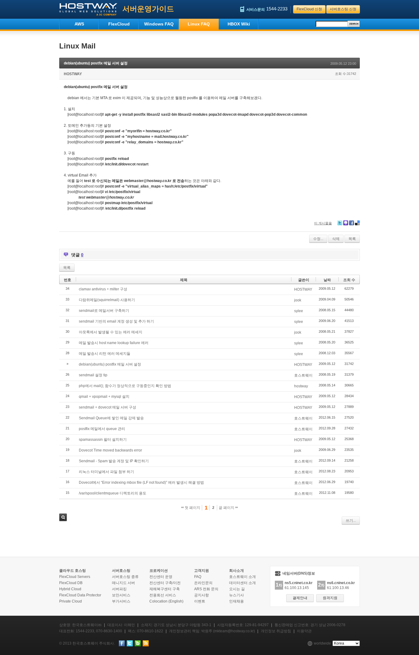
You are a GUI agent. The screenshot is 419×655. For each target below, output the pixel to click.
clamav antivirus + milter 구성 (103, 289)
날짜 (327, 280)
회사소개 (236, 570)
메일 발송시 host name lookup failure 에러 (113, 343)
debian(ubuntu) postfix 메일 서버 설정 (96, 63)
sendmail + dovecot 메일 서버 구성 (107, 407)
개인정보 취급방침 (276, 631)
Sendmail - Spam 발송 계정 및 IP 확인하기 (114, 461)
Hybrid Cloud (70, 589)
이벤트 (199, 601)
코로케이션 (158, 570)
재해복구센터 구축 (164, 589)
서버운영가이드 (148, 9)
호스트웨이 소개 (242, 577)
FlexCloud (119, 23)
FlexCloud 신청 (309, 9)
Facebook (351, 222)
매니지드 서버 (123, 583)
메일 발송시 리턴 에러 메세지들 (104, 353)
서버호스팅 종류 (125, 577)
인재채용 (236, 601)
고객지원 (201, 570)
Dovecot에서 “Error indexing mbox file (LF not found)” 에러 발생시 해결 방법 (141, 482)
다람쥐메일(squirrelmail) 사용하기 (107, 300)
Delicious (357, 222)
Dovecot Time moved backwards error (110, 450)
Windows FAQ (159, 23)
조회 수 (349, 280)
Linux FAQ (199, 23)
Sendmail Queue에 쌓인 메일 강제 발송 (111, 418)
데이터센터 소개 (242, 583)
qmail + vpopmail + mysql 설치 (104, 396)
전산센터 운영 (160, 577)
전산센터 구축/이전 (165, 583)
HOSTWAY (73, 74)
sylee (298, 311)
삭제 (336, 239)
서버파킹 (119, 589)
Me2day (345, 222)
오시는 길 (237, 589)
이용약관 (304, 631)
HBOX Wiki (239, 23)
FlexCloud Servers (74, 577)
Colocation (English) (166, 601)
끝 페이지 (227, 508)
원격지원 (330, 598)
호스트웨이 (303, 375)
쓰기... (351, 520)
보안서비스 (121, 595)
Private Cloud (70, 601)
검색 (63, 517)
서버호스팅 (121, 570)
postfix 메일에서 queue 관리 (102, 429)
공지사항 (201, 595)
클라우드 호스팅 (72, 570)
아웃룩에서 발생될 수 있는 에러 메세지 (110, 332)
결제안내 (300, 598)
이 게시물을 (323, 223)
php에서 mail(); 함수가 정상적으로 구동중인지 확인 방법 (125, 386)
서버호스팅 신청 (343, 9)
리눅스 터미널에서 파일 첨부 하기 (106, 472)
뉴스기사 (236, 595)
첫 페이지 (192, 508)
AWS (79, 23)
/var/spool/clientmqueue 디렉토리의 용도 (112, 493)
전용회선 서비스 (162, 595)
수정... (318, 239)
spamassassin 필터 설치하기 (103, 439)
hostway (301, 386)
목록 (352, 239)
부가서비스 (121, 601)
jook (297, 300)
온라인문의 (203, 583)
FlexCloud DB (71, 583)
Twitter (339, 222)
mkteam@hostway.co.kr (234, 631)
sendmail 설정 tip (93, 375)
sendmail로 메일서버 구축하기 (104, 310)
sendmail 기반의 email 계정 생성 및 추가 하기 (116, 321)
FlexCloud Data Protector (80, 595)
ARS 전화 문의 (206, 589)
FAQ (197, 577)
